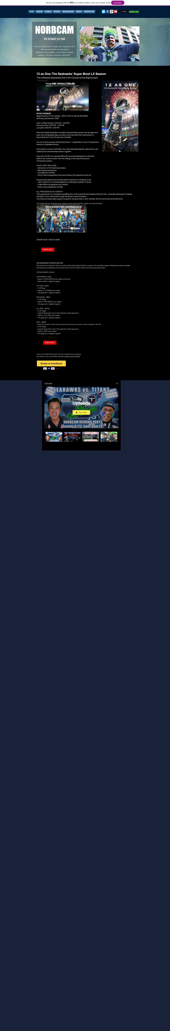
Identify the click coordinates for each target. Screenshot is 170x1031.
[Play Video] (54, 436)
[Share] (116, 383)
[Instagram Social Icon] (111, 11)
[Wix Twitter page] (103, 11)
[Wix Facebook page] (107, 11)
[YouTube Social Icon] (115, 11)
